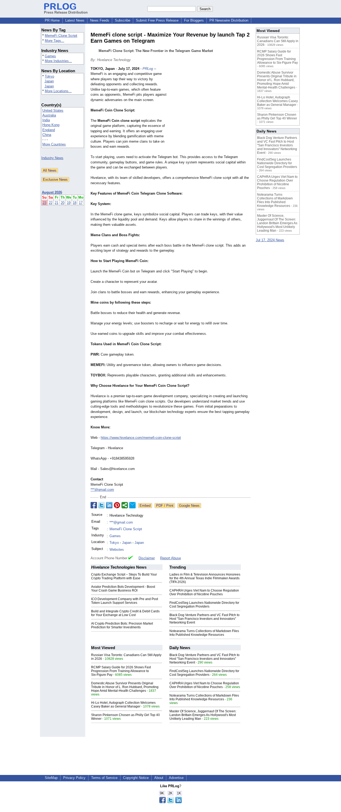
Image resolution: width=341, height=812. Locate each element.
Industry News (52, 158)
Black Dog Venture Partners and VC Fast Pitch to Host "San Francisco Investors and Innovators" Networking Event (204, 618)
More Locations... (58, 91)
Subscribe (122, 20)
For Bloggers (194, 20)
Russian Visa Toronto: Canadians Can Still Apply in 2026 (277, 41)
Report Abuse (170, 558)
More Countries (54, 144)
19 (69, 203)
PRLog (148, 69)
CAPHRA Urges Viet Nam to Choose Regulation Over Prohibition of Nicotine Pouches (204, 592)
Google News (189, 506)
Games (50, 56)
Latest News (74, 20)
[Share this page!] (170, 802)
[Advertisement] (210, 105)
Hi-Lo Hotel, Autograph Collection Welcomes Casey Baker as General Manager (123, 704)
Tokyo (49, 76)
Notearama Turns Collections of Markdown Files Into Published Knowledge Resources (204, 633)
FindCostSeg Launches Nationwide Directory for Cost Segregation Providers (204, 604)
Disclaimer (147, 558)
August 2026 (52, 192)
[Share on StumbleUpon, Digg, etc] (124, 505)
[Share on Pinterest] (117, 505)
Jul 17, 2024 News (270, 240)
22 (50, 203)
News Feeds (99, 20)
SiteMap (51, 778)
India (46, 120)
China (46, 135)
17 (81, 203)
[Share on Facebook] (94, 505)
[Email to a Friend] (132, 505)
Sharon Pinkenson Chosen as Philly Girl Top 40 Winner (277, 116)
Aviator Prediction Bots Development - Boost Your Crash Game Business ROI (123, 588)
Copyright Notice (136, 778)
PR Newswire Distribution (228, 20)
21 (56, 203)
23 (44, 203)
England (48, 130)
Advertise (176, 778)
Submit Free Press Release (157, 20)
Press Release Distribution (66, 12)
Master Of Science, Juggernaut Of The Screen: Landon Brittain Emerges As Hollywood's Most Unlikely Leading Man (202, 715)
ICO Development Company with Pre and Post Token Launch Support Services (124, 601)
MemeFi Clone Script (61, 36)
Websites (116, 550)
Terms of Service (104, 778)
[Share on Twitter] (101, 505)
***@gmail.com (102, 490)
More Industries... (58, 61)
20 (62, 203)
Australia (49, 115)
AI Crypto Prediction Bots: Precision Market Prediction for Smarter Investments (122, 625)
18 (74, 203)
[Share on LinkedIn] (109, 505)
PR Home (52, 20)
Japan (49, 81)
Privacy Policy (74, 778)
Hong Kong (50, 125)
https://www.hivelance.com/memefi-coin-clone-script (141, 438)
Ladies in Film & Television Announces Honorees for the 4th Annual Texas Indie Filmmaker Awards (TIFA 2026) (204, 578)
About (158, 778)
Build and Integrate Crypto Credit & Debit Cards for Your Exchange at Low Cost (125, 613)
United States (52, 110)
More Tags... (54, 41)
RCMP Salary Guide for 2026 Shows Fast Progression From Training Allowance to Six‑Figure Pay (121, 671)
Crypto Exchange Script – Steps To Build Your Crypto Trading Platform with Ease (124, 576)
